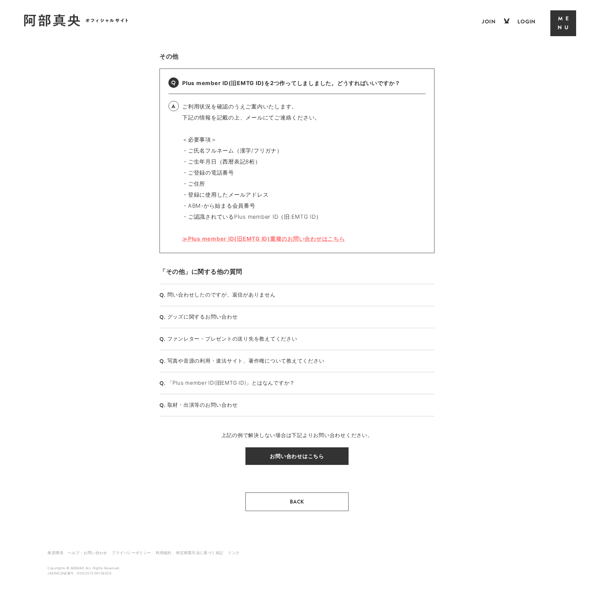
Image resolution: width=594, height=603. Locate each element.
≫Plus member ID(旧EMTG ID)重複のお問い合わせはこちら (263, 238)
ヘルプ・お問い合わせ (87, 552)
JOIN (489, 22)
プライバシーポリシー (131, 552)
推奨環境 (55, 552)
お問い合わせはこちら (297, 456)
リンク (234, 552)
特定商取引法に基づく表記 (199, 552)
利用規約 (164, 552)
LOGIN (526, 22)
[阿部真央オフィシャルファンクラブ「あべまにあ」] (76, 25)
